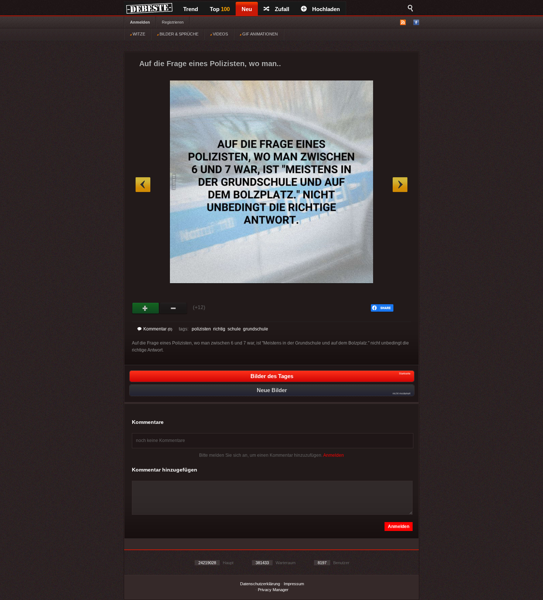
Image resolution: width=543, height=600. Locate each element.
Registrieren (173, 22)
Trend (190, 9)
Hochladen (326, 9)
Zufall (282, 9)
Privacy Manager (273, 589)
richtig (219, 329)
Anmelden (140, 22)
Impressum (294, 584)
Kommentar (157, 329)
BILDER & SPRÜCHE (178, 34)
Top (220, 9)
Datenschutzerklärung (260, 584)
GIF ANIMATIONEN (259, 34)
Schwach (173, 308)
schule (234, 329)
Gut (146, 308)
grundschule (255, 329)
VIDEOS (220, 34)
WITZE (138, 34)
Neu (247, 9)
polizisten (201, 329)
